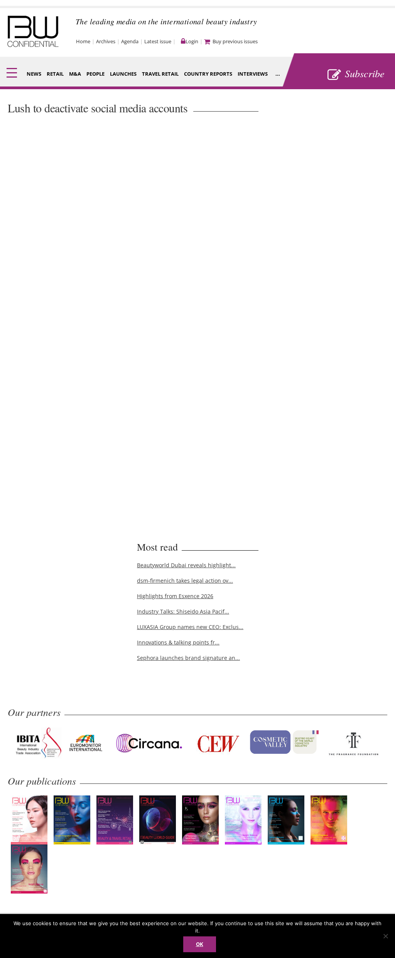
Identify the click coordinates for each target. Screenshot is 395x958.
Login (192, 41)
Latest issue (157, 41)
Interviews (253, 73)
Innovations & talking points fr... (178, 642)
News (34, 73)
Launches (123, 73)
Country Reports (208, 73)
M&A (75, 73)
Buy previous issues (235, 41)
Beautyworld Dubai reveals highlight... (186, 565)
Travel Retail (160, 73)
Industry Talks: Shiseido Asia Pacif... (183, 611)
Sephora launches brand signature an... (188, 657)
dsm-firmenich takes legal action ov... (185, 580)
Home (83, 41)
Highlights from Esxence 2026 (175, 596)
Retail (55, 73)
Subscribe (365, 73)
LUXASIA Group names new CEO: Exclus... (190, 627)
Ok (199, 944)
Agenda (129, 41)
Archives (105, 41)
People (95, 73)
